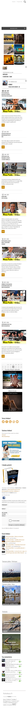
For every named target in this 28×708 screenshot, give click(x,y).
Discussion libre (10, 536)
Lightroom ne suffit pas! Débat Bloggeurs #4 (6, 325)
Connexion (13, 1)
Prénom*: (4, 505)
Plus (3, 125)
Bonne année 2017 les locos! (4, 197)
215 (21, 366)
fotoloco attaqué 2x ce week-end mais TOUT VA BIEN (6, 135)
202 (8, 364)
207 (21, 364)
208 (2, 366)
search (24, 1)
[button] (4, 497)
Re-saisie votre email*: (4, 514)
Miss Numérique (6, 436)
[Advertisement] (14, 15)
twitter (15, 704)
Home (4, 699)
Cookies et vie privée (7, 704)
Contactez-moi (15, 701)
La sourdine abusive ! (20, 548)
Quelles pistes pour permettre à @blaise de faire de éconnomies (13, 541)
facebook (13, 704)
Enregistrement (19, 1)
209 (5, 366)
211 (10, 366)
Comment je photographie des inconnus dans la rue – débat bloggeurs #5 (7, 286)
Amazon (4, 434)
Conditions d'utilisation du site (9, 702)
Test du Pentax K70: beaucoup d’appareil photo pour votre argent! (7, 94)
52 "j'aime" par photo (12, 393)
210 (8, 366)
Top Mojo (14, 699)
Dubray (10, 84)
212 (13, 366)
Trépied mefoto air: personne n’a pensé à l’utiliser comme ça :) (6, 158)
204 (13, 364)
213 (16, 366)
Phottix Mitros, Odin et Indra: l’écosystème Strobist (6, 242)
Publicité (9, 699)
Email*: (4, 508)
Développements (7, 701)
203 (10, 364)
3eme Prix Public (12, 372)
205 (16, 364)
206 (18, 364)
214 (18, 366)
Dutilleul (5, 74)
